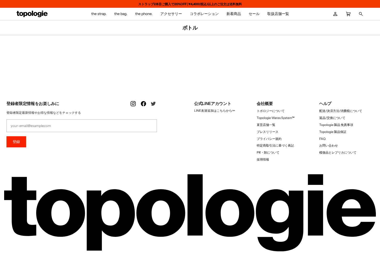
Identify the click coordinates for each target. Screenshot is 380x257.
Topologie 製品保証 (332, 132)
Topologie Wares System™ (275, 118)
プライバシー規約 (269, 139)
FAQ (322, 139)
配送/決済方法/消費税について (340, 111)
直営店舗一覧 (266, 125)
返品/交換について (332, 118)
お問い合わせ (328, 145)
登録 (16, 141)
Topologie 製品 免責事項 (336, 125)
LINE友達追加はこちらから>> (214, 110)
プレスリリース (267, 132)
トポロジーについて (271, 111)
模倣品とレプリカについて (337, 152)
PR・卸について (268, 152)
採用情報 (263, 159)
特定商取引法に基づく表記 (275, 145)
